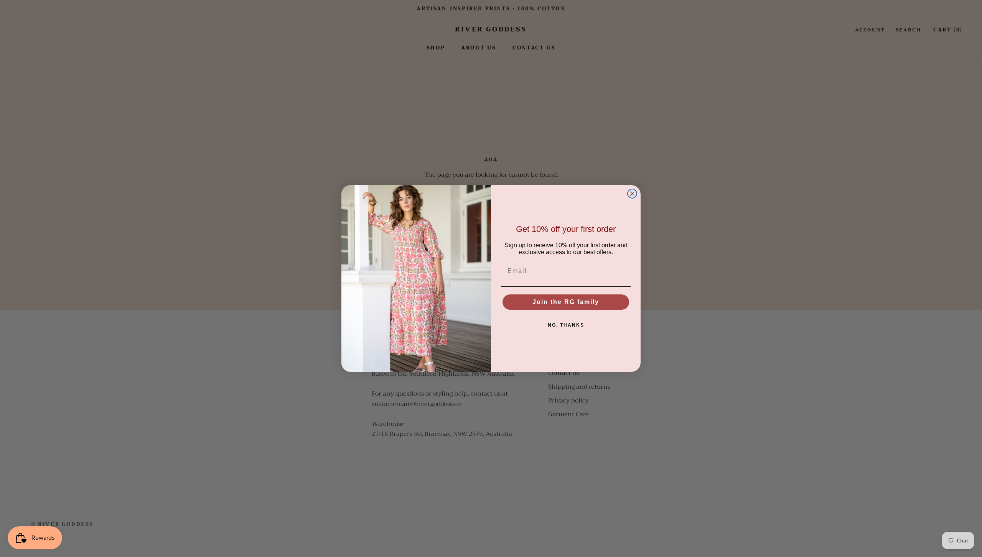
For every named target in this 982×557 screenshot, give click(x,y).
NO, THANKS (566, 325)
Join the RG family (565, 302)
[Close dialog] (632, 193)
